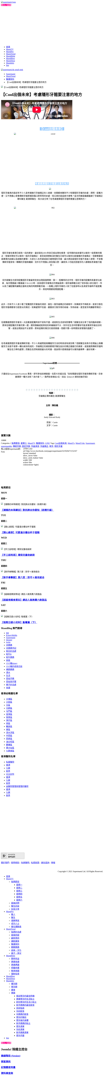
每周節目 (16, 443)
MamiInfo (10, 63)
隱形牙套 (58, 446)
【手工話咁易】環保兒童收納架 (18, 555)
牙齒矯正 (44, 446)
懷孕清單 (20, 1026)
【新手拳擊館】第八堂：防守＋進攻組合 (22, 577)
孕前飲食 (20, 1011)
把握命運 (15, 968)
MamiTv (71, 443)
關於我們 (5, 863)
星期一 (19, 885)
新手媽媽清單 (22, 1032)
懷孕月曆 (20, 1035)
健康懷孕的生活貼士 (25, 999)
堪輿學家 (15, 920)
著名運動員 (16, 927)
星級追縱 (15, 935)
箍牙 (51, 446)
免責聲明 (25, 863)
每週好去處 (16, 932)
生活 (8, 675)
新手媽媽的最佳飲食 (25, 1005)
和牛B (9, 654)
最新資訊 (15, 938)
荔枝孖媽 (10, 679)
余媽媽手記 (11, 648)
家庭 (8, 660)
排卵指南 (20, 1008)
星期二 (19, 888)
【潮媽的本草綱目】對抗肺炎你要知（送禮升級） (27, 510)
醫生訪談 (15, 906)
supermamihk (6, 446)
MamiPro (10, 52)
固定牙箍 (26, 446)
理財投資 (15, 974)
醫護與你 (10, 79)
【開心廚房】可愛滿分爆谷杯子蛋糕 (20, 532)
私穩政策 (35, 863)
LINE (47, 443)
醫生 (13, 917)
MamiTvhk (80, 443)
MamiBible (10, 56)
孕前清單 (20, 1029)
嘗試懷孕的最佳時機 (25, 996)
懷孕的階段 (21, 1017)
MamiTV (10, 49)
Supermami (10, 74)
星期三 (24, 443)
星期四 (19, 894)
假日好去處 (11, 651)
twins (8, 642)
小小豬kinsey (11, 663)
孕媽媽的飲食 (22, 1014)
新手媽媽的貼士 (23, 1023)
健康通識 (15, 965)
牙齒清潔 (35, 446)
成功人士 (15, 924)
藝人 (13, 914)
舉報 (53, 863)
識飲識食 (15, 941)
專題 (13, 993)
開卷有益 (15, 959)
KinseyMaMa (11, 635)
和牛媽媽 (10, 657)
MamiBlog (10, 58)
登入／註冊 (6, 5)
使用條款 (15, 863)
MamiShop (10, 61)
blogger (9, 640)
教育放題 (15, 971)
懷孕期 (14, 987)
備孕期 (14, 984)
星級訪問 (15, 903)
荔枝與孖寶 (11, 682)
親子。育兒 (16, 953)
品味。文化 (16, 950)
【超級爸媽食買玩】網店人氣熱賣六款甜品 (24, 600)
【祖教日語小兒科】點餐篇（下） (19, 622)
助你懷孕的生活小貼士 (26, 1002)
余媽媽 (9, 645)
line (7, 65)
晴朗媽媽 (10, 669)
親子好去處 (11, 685)
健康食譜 (15, 962)
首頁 (8, 47)
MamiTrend (10, 54)
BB (7, 633)
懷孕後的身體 (22, 1020)
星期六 (19, 900)
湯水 (8, 672)
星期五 (19, 897)
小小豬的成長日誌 (14, 666)
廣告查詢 (45, 863)
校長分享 (15, 909)
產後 (13, 990)
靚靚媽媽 (15, 947)
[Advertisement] (52, 25)
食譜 (8, 688)
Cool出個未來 (61, 443)
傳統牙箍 (17, 446)
